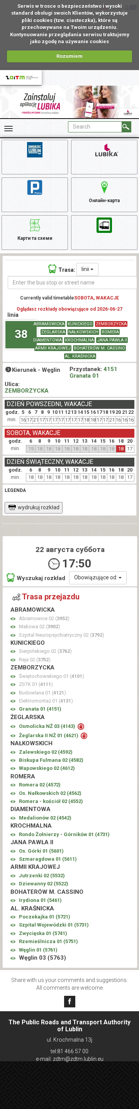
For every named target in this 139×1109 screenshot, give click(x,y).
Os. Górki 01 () (41, 851)
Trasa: (66, 270)
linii (85, 269)
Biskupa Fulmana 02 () (51, 760)
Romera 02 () (40, 785)
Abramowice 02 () (44, 618)
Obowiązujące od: (96, 577)
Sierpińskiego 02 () (45, 651)
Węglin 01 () (38, 950)
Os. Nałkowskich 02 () (50, 793)
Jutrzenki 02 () (42, 875)
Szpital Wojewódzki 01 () (54, 925)
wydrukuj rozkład (38, 507)
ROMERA (110, 332)
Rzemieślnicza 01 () (48, 941)
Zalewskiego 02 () (46, 752)
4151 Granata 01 (93, 372)
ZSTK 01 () (36, 684)
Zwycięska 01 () (43, 933)
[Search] (126, 126)
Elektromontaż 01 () (46, 701)
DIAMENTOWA (47, 340)
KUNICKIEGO (80, 323)
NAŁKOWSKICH (83, 332)
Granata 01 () (40, 709)
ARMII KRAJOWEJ (53, 348)
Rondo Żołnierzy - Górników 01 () (64, 834)
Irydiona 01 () (40, 900)
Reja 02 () (35, 659)
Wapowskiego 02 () (47, 768)
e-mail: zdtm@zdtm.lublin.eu (69, 1059)
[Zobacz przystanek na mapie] (12, 618)
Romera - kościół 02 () (51, 801)
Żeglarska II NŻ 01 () (49, 735)
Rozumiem (69, 56)
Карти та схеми (34, 238)
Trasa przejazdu (51, 596)
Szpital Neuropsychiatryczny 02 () (61, 635)
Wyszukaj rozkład (41, 578)
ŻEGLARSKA (53, 332)
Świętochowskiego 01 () (51, 676)
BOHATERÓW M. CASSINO (99, 348)
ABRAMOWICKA (49, 323)
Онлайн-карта (104, 200)
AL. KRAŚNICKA (80, 356)
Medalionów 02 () (45, 818)
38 (21, 334)
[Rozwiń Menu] (8, 128)
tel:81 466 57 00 (69, 1051)
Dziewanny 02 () (43, 884)
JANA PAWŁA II (112, 340)
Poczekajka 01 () (44, 917)
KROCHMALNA (79, 340)
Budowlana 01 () (42, 693)
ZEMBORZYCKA (111, 323)
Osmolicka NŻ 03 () (47, 726)
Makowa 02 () (39, 626)
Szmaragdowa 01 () (48, 859)
